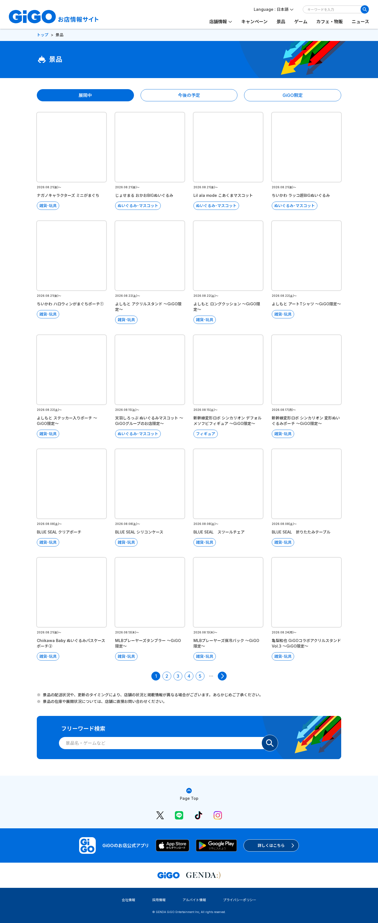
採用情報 (158, 900)
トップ (42, 34)
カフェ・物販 (329, 21)
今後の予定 (189, 95)
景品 (280, 21)
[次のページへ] (222, 676)
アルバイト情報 (194, 900)
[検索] (364, 9)
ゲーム (300, 21)
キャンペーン (254, 21)
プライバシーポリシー (239, 900)
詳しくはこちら (271, 845)
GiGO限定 (293, 95)
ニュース (360, 21)
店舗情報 (218, 21)
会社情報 (128, 900)
